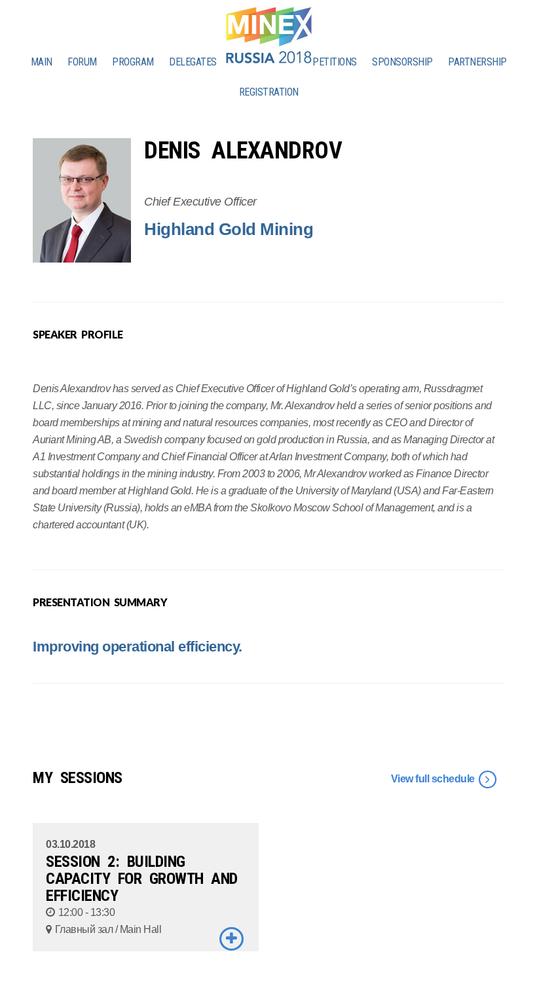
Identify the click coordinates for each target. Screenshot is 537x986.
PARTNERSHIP (477, 62)
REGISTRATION (269, 92)
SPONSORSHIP (402, 62)
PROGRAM (133, 62)
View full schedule (434, 778)
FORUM (82, 62)
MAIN (41, 62)
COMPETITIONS (325, 62)
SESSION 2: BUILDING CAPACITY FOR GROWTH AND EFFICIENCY (142, 878)
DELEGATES (193, 62)
